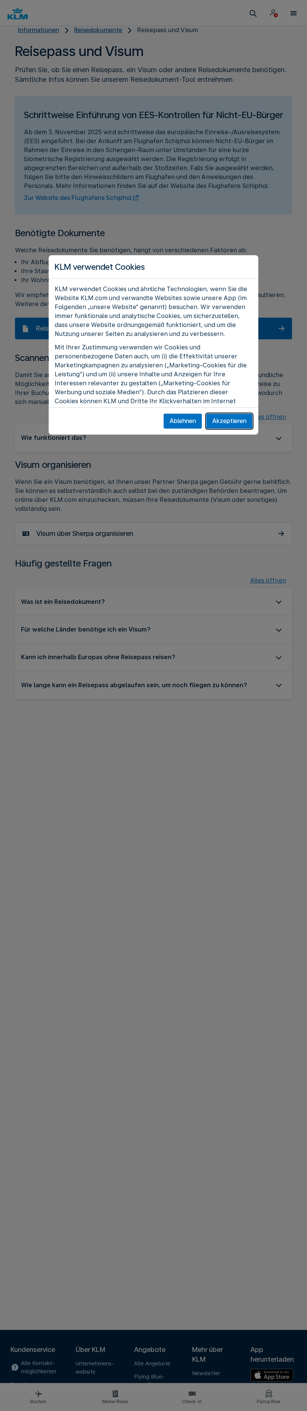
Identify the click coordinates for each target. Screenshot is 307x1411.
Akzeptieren (229, 420)
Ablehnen (183, 420)
